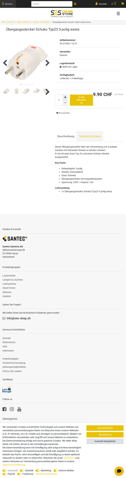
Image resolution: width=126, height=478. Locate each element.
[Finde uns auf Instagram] (12, 410)
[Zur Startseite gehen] (3, 22)
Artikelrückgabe (10, 358)
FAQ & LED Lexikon (12, 371)
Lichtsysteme (9, 284)
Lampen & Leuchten (12, 279)
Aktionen (6, 292)
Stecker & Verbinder (41, 22)
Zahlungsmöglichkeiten (14, 367)
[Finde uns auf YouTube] (19, 410)
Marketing (46, 470)
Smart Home (8, 288)
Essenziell (13, 470)
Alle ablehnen (105, 434)
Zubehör (10, 22)
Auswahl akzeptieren (105, 441)
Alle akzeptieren (105, 428)
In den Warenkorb (81, 100)
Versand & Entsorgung (13, 363)
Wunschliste (64, 113)
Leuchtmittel (8, 275)
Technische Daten (90, 136)
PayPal (11, 474)
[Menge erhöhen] (65, 97)
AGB (4, 346)
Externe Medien (66, 470)
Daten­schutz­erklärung (13, 464)
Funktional (27, 474)
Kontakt (6, 338)
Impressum (8, 350)
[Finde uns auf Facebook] (4, 410)
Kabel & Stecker (23, 22)
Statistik (29, 470)
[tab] (66, 136)
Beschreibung (65, 136)
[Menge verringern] (65, 103)
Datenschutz (8, 342)
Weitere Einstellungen (47, 474)
